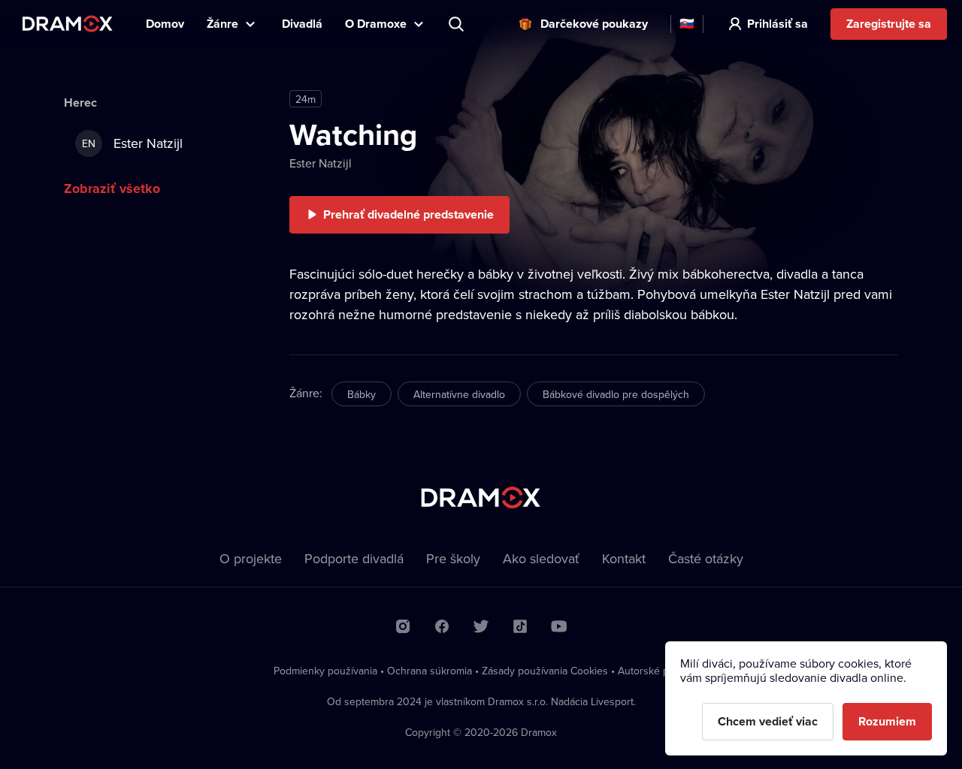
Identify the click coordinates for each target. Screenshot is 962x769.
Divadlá (302, 23)
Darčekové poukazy (594, 23)
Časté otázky (705, 558)
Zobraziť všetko (112, 188)
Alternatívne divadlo (459, 394)
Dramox (68, 23)
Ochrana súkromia (429, 670)
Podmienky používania (325, 670)
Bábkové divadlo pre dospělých (616, 394)
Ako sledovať (541, 558)
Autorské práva (653, 670)
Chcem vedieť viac (768, 721)
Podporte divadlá (354, 558)
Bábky (361, 394)
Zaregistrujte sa (888, 23)
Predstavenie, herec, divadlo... (458, 24)
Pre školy (453, 558)
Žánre (222, 23)
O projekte (250, 558)
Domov (165, 23)
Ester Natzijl (320, 163)
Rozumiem (887, 721)
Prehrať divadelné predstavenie (408, 214)
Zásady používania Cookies (545, 670)
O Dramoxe (376, 23)
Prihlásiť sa (777, 23)
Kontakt (624, 558)
